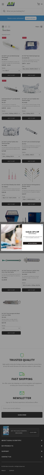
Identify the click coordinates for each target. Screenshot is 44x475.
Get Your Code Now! (32, 243)
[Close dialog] (42, 225)
